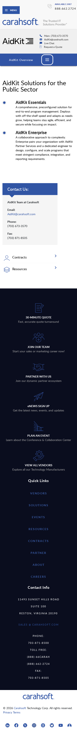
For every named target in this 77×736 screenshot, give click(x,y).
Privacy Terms (11, 712)
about (39, 565)
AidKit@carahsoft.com (21, 214)
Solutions (38, 505)
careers (38, 577)
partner (38, 553)
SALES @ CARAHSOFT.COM (38, 624)
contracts (38, 541)
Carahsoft (20, 708)
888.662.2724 (65, 8)
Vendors (38, 493)
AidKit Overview (21, 60)
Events (38, 517)
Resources (39, 529)
